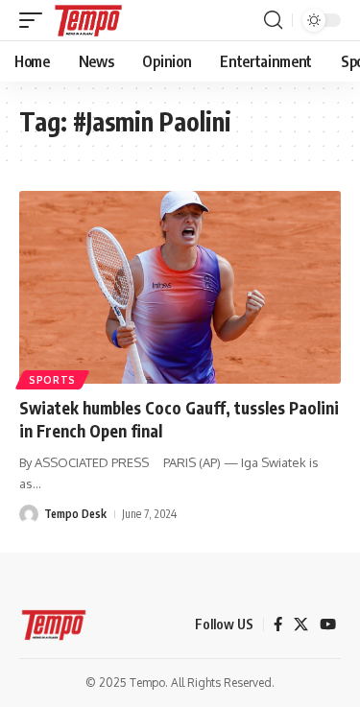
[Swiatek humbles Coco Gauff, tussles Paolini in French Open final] (180, 287)
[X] (301, 624)
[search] (273, 20)
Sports (52, 380)
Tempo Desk (75, 514)
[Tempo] (88, 20)
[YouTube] (328, 624)
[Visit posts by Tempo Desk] (28, 514)
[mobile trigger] (35, 20)
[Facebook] (278, 624)
